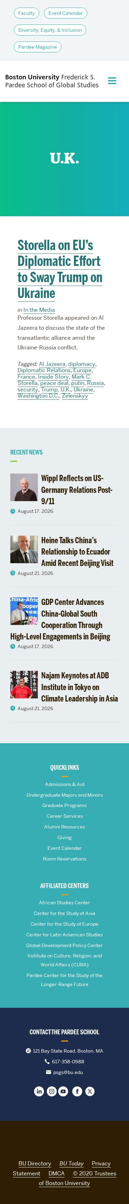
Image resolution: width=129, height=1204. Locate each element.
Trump (49, 389)
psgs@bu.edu (68, 1072)
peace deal (54, 383)
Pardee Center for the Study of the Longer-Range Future (64, 979)
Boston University (64, 1139)
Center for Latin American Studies (64, 935)
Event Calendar (66, 13)
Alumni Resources (64, 827)
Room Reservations (64, 859)
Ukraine (83, 389)
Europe (82, 370)
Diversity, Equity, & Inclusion (50, 30)
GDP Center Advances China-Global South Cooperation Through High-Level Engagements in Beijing (60, 619)
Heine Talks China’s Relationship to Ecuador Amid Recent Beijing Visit (77, 551)
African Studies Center (64, 902)
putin (77, 383)
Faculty (26, 13)
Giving (64, 837)
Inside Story (53, 376)
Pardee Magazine (37, 47)
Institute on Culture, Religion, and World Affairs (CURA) (65, 960)
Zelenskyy (75, 395)
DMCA (57, 1173)
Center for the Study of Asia (64, 913)
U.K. (66, 389)
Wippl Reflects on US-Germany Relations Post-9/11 (76, 489)
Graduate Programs (64, 805)
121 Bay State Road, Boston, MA (68, 1051)
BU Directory (35, 1163)
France (26, 376)
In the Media (39, 310)
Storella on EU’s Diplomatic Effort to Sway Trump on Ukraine (60, 269)
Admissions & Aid (64, 784)
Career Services (64, 816)
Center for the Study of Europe (64, 924)
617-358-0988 (68, 1061)
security (28, 389)
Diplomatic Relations (44, 370)
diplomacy (81, 364)
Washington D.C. (38, 395)
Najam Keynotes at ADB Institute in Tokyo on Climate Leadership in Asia (79, 687)
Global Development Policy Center (64, 945)
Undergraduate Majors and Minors (64, 795)
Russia (95, 383)
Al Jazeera (52, 364)
